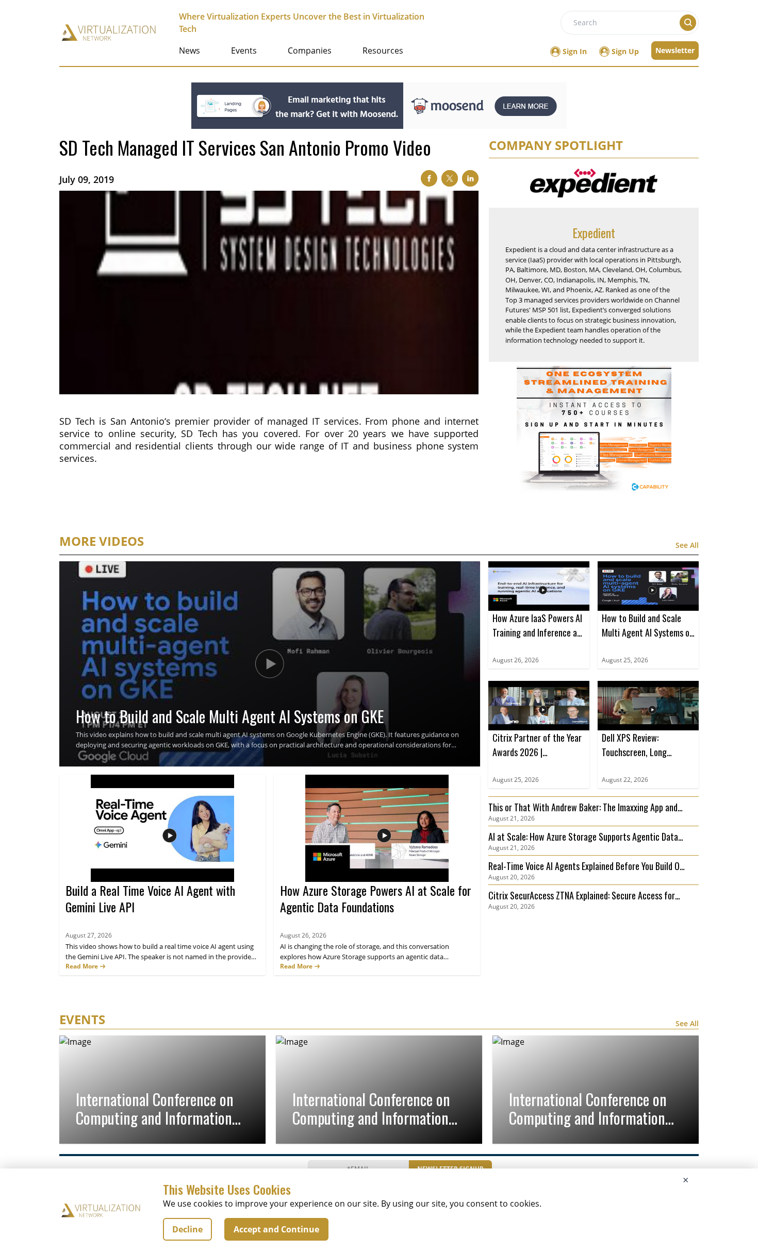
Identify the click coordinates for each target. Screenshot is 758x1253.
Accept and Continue (276, 1229)
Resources (382, 50)
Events (244, 50)
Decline (187, 1229)
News (189, 50)
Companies (310, 50)
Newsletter (675, 50)
